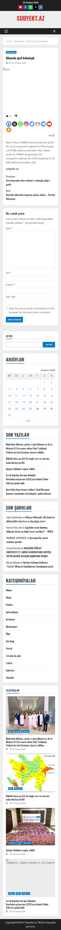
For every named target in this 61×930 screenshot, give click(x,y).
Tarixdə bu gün (13, 656)
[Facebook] (8, 124)
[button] (6, 31)
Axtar (9, 336)
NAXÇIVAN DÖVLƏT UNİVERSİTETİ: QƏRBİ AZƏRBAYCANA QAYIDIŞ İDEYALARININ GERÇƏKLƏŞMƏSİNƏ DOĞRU (28, 552)
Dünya (9, 590)
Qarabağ (10, 641)
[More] (8, 129)
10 (9, 395)
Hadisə (9, 605)
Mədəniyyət (11, 626)
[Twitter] (31, 124)
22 (44, 402)
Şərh (9, 228)
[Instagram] (26, 124)
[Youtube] (49, 124)
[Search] (54, 31)
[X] (14, 124)
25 (16, 408)
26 (23, 408)
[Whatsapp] (20, 124)
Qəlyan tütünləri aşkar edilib (20, 469)
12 (23, 395)
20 (30, 402)
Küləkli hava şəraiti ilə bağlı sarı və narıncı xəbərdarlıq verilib (27, 797)
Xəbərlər (10, 670)
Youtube (10, 677)
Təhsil (9, 663)
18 (16, 402)
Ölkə (8, 634)
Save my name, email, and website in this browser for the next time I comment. (31, 310)
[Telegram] (43, 124)
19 (23, 402)
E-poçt (10, 284)
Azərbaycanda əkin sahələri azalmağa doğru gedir (28, 180)
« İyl (28, 420)
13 (30, 395)
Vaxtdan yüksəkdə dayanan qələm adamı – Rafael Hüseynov (30, 194)
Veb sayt (10, 296)
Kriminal (10, 619)
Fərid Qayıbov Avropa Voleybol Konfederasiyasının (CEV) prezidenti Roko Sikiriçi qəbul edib (27, 479)
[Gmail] (37, 124)
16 (51, 395)
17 (9, 402)
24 (9, 408)
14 (37, 395)
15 (44, 395)
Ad (8, 272)
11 (16, 395)
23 (51, 402)
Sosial (9, 648)
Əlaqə (8, 597)
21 (37, 402)
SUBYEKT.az (31, 18)
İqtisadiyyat (11, 52)
